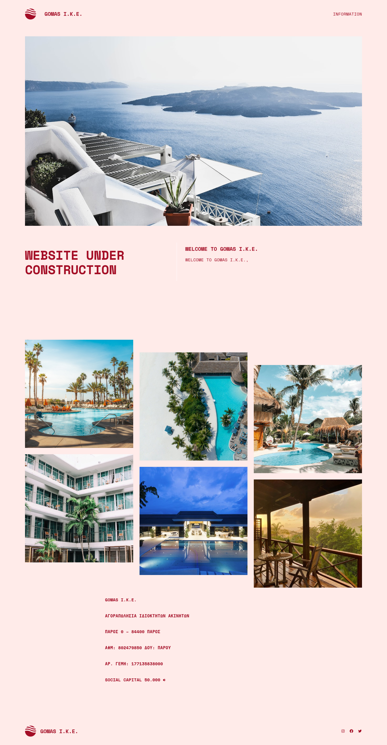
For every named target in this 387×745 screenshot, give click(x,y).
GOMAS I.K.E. (63, 14)
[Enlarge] (126, 346)
